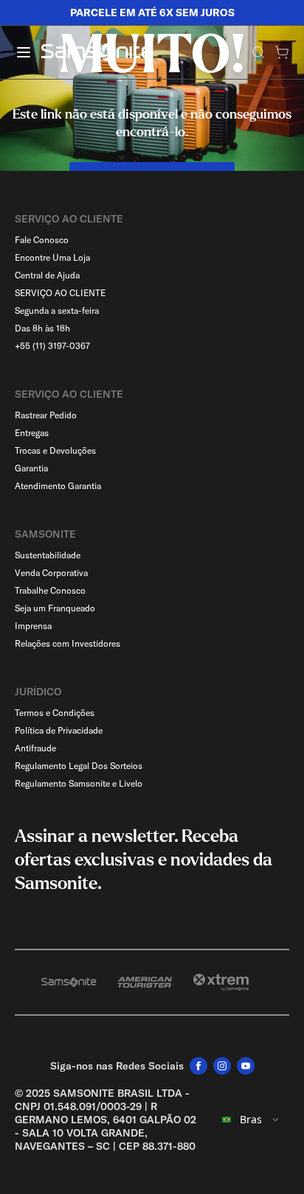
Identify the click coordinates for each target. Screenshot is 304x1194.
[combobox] (251, 1119)
